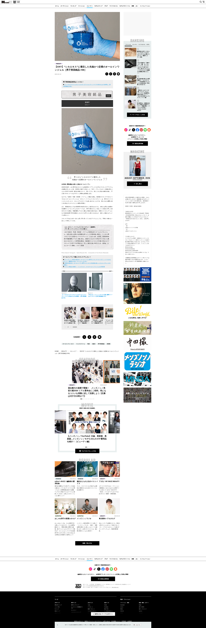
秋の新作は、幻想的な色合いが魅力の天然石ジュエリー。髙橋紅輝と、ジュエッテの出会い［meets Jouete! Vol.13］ (84, 323)
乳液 (88, 343)
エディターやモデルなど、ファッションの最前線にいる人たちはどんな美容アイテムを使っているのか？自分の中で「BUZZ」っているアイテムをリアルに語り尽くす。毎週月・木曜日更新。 (109, 489)
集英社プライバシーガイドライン (93, 621)
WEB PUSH (149, 130)
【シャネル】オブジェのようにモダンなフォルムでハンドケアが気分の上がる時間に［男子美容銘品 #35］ (74, 296)
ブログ (106, 6)
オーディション (65, 6)
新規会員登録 (139, 143)
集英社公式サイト (78, 621)
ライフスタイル (114, 6)
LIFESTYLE (58, 516)
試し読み (139, 183)
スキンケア (73, 351)
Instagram (126, 130)
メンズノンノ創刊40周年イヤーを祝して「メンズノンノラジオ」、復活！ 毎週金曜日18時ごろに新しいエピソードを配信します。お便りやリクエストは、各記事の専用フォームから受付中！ (87, 527)
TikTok (129, 130)
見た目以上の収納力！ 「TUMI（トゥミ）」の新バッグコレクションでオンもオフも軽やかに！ (118, 390)
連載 (133, 6)
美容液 (108, 343)
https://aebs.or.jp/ (115, 587)
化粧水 (93, 343)
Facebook (137, 130)
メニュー (204, 2)
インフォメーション (145, 6)
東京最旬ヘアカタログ (107, 518)
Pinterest (141, 130)
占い (137, 6)
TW (106, 73)
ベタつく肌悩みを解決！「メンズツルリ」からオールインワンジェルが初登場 (84, 266)
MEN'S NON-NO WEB (6, 2)
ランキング (73, 6)
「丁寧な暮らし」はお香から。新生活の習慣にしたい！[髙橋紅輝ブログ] (97, 322)
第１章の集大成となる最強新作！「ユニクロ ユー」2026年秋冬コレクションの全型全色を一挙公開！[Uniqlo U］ (143, 81)
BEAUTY (59, 64)
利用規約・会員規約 (127, 621)
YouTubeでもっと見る (89, 451)
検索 (200, 2)
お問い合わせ (106, 621)
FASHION (72, 385)
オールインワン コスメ (68, 343)
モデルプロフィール (124, 6)
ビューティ (90, 6)
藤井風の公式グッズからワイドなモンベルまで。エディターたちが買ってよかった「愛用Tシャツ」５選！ (143, 54)
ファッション (81, 6)
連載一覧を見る (87, 543)
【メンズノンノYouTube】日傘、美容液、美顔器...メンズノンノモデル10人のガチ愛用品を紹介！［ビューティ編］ (87, 439)
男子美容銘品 (101, 343)
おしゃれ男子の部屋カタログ (65, 518)
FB (110, 73)
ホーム (57, 6)
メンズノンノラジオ (84, 518)
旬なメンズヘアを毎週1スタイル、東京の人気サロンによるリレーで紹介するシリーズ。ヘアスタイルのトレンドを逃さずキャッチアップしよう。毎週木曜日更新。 (109, 527)
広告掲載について (115, 621)
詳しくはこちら (137, 624)
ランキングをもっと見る (137, 114)
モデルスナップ (98, 6)
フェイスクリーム (80, 343)
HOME (57, 351)
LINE (118, 73)
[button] (71, 327)
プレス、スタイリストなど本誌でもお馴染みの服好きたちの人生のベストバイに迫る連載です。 (87, 488)
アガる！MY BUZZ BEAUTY (109, 481)
